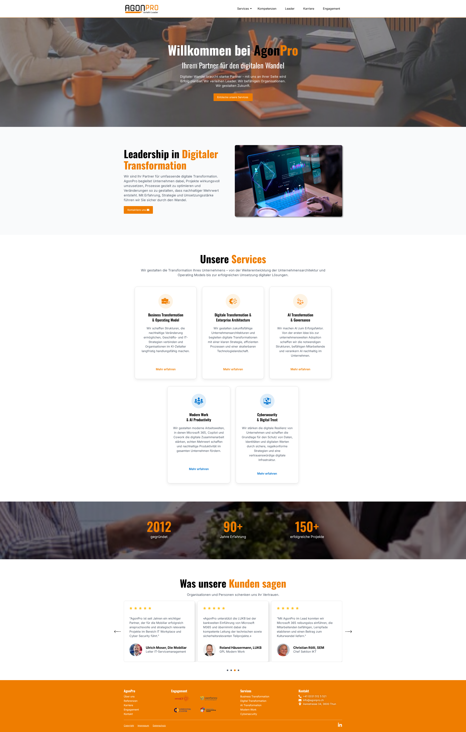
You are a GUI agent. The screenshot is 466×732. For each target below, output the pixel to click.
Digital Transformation (253, 700)
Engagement (331, 8)
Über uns (129, 696)
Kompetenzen (267, 8)
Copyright (129, 726)
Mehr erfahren (166, 369)
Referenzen (130, 700)
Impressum (143, 726)
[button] (227, 670)
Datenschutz (159, 726)
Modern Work (248, 709)
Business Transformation (254, 696)
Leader (290, 8)
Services (243, 8)
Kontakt (128, 713)
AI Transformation (250, 705)
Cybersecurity (248, 713)
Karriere (308, 8)
